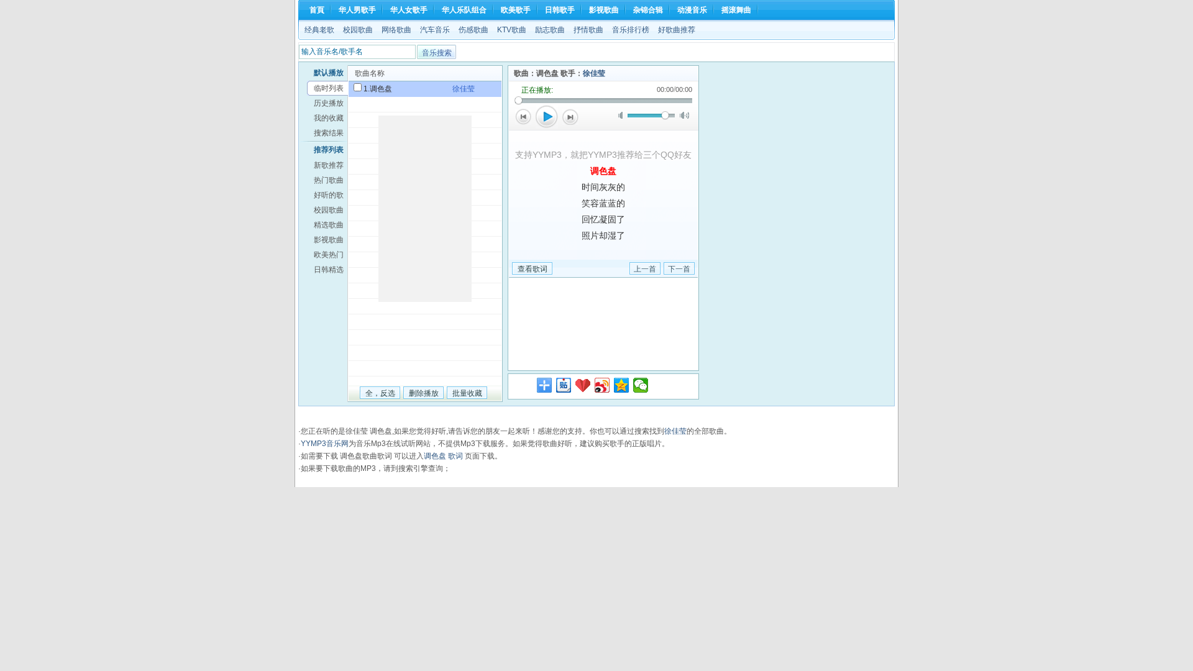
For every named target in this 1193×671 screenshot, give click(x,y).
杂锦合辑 (648, 10)
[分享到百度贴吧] (564, 385)
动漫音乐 (692, 10)
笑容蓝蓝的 (603, 203)
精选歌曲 (329, 225)
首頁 (316, 10)
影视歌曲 (604, 10)
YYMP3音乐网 (325, 443)
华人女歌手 (408, 10)
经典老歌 (319, 29)
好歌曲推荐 (676, 29)
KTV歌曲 (511, 29)
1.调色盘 (377, 88)
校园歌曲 (358, 29)
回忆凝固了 (603, 219)
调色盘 (603, 171)
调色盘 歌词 (443, 456)
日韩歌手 (560, 10)
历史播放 (329, 103)
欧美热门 (329, 254)
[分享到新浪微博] (602, 385)
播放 (547, 117)
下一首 (570, 117)
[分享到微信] (641, 385)
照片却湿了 (603, 235)
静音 (623, 115)
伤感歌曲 (473, 29)
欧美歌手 (516, 10)
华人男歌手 (357, 10)
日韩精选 (329, 269)
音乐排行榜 (630, 29)
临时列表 (329, 88)
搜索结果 (329, 133)
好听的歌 (329, 195)
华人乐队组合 (464, 10)
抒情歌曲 (588, 29)
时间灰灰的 (603, 187)
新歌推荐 (329, 165)
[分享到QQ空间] (621, 385)
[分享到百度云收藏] (583, 385)
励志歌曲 (550, 29)
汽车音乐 (435, 29)
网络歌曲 (396, 29)
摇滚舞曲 (736, 10)
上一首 (523, 117)
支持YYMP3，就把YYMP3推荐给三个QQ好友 (603, 155)
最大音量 (684, 115)
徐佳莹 (594, 73)
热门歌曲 (329, 180)
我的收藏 (329, 118)
